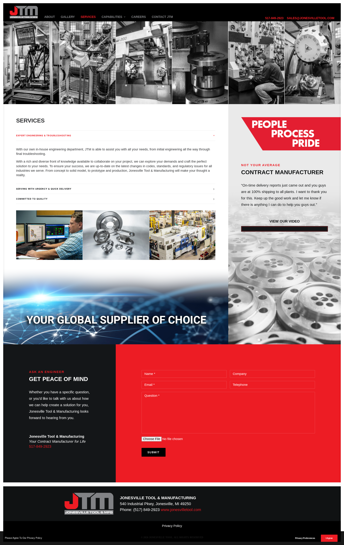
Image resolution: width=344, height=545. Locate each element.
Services (88, 16)
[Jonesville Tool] (24, 12)
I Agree (329, 538)
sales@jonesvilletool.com (310, 18)
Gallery (68, 16)
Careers (138, 16)
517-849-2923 (274, 18)
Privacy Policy (172, 526)
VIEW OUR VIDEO (284, 221)
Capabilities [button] (112, 16)
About (49, 16)
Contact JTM (162, 16)
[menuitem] (275, 18)
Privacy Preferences (305, 538)
